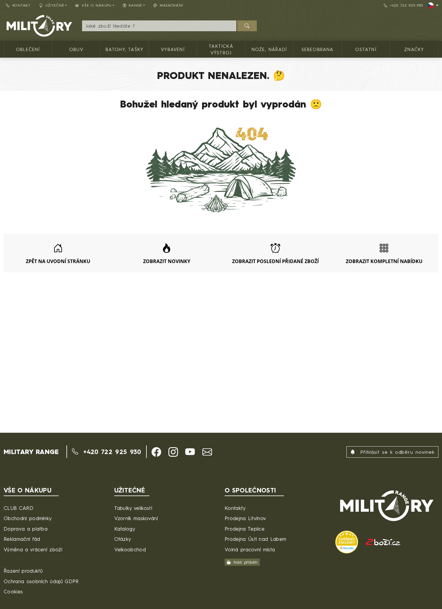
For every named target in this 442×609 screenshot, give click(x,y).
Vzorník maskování (136, 518)
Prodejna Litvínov (245, 518)
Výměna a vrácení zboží (33, 549)
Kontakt (21, 5)
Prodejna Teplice (245, 529)
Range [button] (135, 5)
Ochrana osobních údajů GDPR (41, 581)
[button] (156, 452)
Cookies (13, 591)
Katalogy (125, 529)
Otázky (122, 539)
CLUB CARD (18, 508)
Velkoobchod (130, 549)
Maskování (171, 5)
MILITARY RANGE (31, 452)
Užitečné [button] (54, 5)
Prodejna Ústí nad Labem (255, 539)
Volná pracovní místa (250, 549)
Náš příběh (245, 562)
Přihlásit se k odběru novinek (396, 452)
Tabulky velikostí (133, 508)
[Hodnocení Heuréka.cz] (347, 541)
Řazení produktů (23, 571)
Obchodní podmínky (28, 518)
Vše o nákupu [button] (96, 5)
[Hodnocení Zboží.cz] (383, 541)
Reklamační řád (22, 539)
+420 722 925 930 (406, 5)
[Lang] (433, 5)
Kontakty (235, 508)
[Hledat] (247, 25)
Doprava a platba (26, 529)
